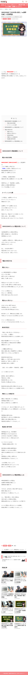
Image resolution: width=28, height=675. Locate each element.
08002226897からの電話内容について (14, 127)
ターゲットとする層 (11, 125)
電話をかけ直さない (11, 133)
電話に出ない (10, 131)
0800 (15, 545)
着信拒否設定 (10, 135)
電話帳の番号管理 (11, 139)
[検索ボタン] (23, 1)
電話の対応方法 (8, 129)
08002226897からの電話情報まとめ (13, 141)
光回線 (9, 18)
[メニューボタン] (26, 1)
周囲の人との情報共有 (12, 137)
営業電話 (4, 18)
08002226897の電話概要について (13, 121)
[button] (14, 552)
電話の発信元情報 (11, 123)
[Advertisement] (14, 52)
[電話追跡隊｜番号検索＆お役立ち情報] (4, 1)
